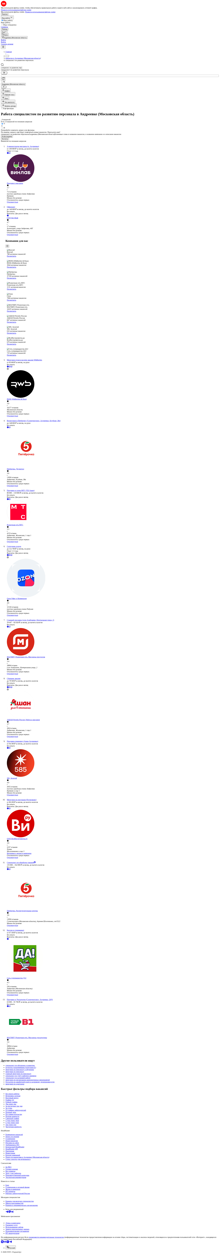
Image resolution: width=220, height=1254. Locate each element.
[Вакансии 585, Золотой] (112, 763)
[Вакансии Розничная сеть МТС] (112, 512)
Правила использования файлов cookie (40, 12)
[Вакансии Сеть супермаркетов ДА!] (112, 958)
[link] (5, 34)
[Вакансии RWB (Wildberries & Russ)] (112, 384)
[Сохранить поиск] (3, 79)
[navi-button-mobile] (3, 47)
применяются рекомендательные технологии (46, 1237)
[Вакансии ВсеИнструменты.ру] (112, 824)
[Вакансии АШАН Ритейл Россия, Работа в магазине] (112, 705)
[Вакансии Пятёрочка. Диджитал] (112, 448)
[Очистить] (4, 73)
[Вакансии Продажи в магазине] (112, 168)
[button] (3, 40)
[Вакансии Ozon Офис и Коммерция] (112, 578)
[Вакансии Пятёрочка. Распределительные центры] (112, 890)
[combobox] (11, 67)
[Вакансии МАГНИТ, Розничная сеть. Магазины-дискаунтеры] (112, 1022)
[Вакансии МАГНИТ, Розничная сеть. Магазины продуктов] (112, 642)
